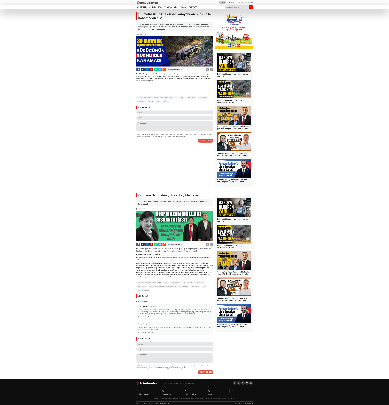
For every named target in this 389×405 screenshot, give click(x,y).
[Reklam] (234, 48)
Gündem (152, 7)
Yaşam (183, 7)
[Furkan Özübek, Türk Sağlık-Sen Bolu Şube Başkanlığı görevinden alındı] (234, 168)
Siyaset (161, 7)
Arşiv (232, 2)
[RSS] (251, 383)
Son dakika (142, 7)
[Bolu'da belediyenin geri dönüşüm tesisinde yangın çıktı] (234, 89)
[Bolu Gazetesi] (150, 383)
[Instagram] (239, 383)
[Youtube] (247, 383)
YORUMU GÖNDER (205, 140)
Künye (241, 2)
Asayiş (169, 7)
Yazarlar (250, 2)
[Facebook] (235, 383)
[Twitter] (243, 383)
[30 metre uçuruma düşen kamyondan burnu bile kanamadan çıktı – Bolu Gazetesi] (147, 2)
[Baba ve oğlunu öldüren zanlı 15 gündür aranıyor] (234, 62)
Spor (176, 7)
